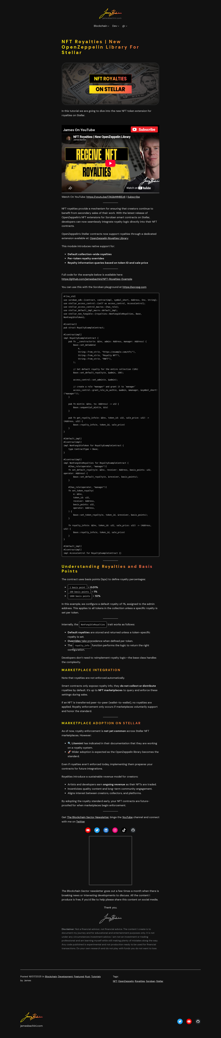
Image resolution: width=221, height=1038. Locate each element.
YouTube (127, 817)
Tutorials (96, 976)
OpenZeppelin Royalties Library (109, 238)
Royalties (140, 981)
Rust (87, 976)
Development (65, 976)
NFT (115, 981)
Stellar (159, 981)
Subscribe (133, 197)
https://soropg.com (134, 287)
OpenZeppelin (126, 981)
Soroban (150, 981)
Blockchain (51, 976)
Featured (79, 976)
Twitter (80, 821)
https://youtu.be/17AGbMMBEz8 (105, 197)
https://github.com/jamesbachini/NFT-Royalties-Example (97, 279)
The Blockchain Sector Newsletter (88, 817)
